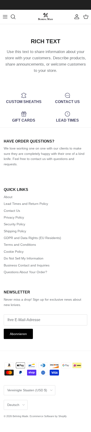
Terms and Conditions (20, 244)
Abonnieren (18, 334)
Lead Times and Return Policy (26, 204)
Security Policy (14, 224)
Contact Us (12, 211)
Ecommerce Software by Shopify (48, 416)
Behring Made (20, 416)
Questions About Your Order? (25, 272)
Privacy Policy (14, 217)
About (8, 197)
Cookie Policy (14, 251)
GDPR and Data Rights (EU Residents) (32, 238)
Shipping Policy (15, 231)
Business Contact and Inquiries (26, 265)
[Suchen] (15, 17)
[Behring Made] (45, 17)
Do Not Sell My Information (23, 258)
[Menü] (5, 17)
